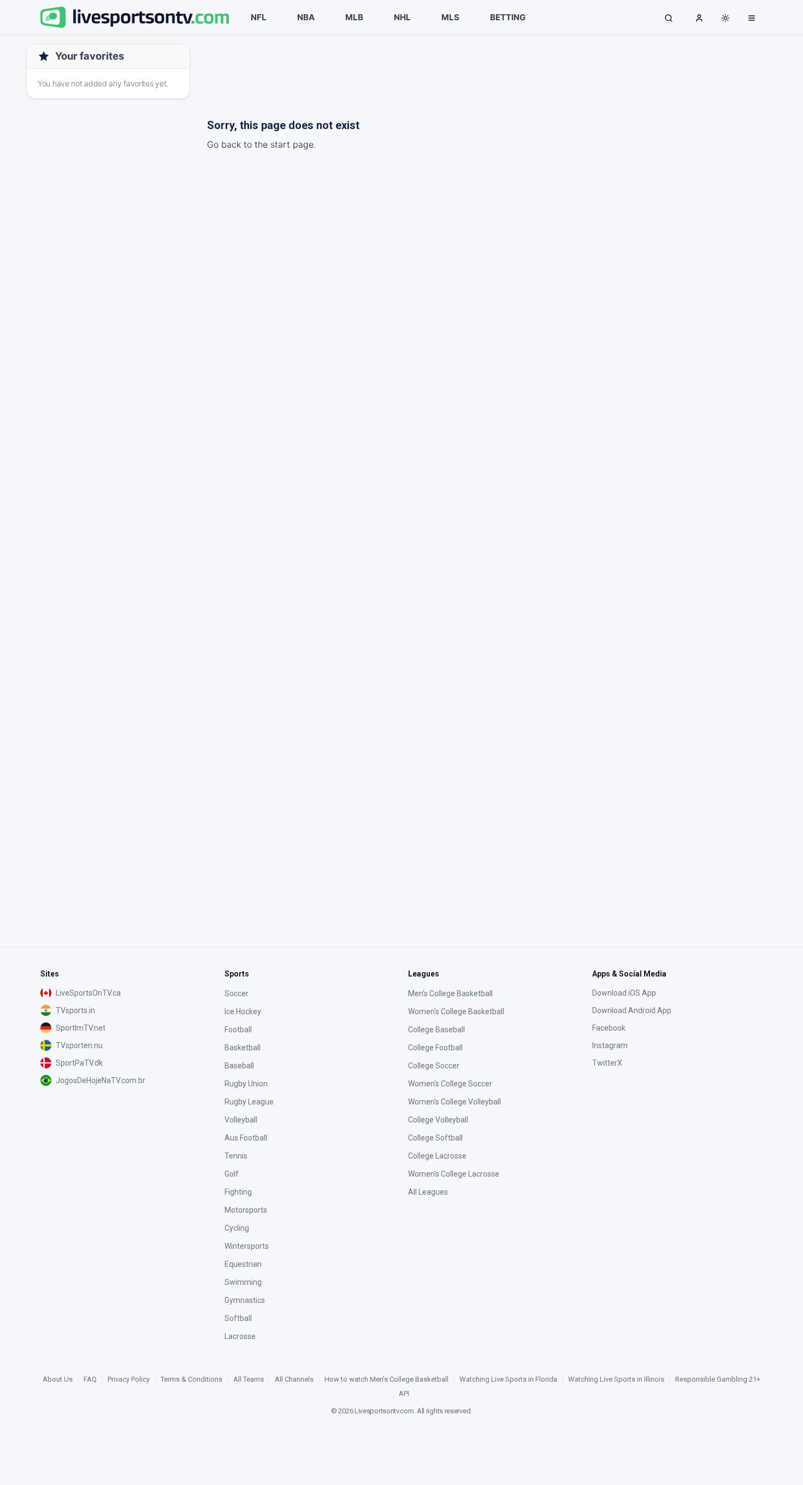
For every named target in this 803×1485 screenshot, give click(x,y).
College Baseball (436, 1029)
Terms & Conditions (191, 1379)
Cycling (237, 1228)
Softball (238, 1318)
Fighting (238, 1192)
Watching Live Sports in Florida (508, 1379)
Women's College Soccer (450, 1083)
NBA (306, 17)
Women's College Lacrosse (453, 1174)
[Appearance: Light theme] (725, 18)
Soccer (237, 993)
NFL (259, 17)
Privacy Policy (129, 1379)
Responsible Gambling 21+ (717, 1379)
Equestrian (243, 1264)
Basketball (243, 1047)
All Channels (294, 1379)
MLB (354, 17)
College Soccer (433, 1065)
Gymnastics (245, 1300)
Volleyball (241, 1119)
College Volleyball (438, 1119)
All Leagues (428, 1192)
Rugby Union (246, 1083)
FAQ (90, 1379)
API (404, 1393)
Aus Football (246, 1137)
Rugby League (249, 1101)
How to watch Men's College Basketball (386, 1379)
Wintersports (247, 1246)
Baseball (239, 1065)
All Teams (248, 1379)
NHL (402, 17)
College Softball (435, 1137)
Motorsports (246, 1210)
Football (238, 1029)
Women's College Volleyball (454, 1101)
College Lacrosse (437, 1155)
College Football (435, 1047)
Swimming (243, 1282)
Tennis (236, 1155)
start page (292, 144)
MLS (450, 17)
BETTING (508, 17)
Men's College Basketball (450, 993)
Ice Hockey (243, 1011)
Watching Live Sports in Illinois (616, 1379)
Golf (232, 1174)
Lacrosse (240, 1336)
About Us (58, 1379)
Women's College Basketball (456, 1011)
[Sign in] (699, 17)
